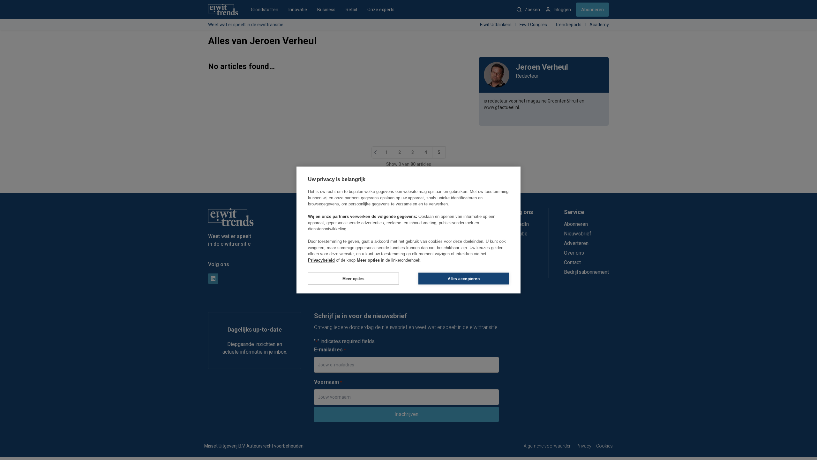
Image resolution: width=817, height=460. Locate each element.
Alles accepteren (464, 278)
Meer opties (353, 278)
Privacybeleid (321, 259)
